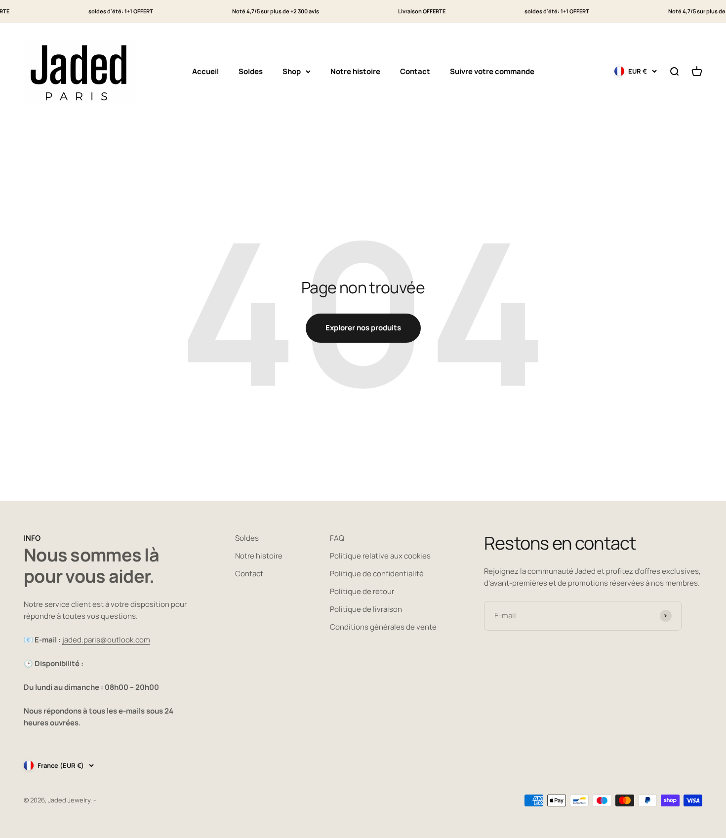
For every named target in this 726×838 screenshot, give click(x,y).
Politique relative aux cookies (380, 556)
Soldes (251, 71)
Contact (415, 71)
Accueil (205, 71)
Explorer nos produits (363, 327)
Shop (291, 71)
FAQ (337, 538)
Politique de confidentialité (377, 573)
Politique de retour (362, 591)
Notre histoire (355, 71)
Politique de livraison (366, 609)
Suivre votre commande (492, 71)
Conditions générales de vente (383, 627)
